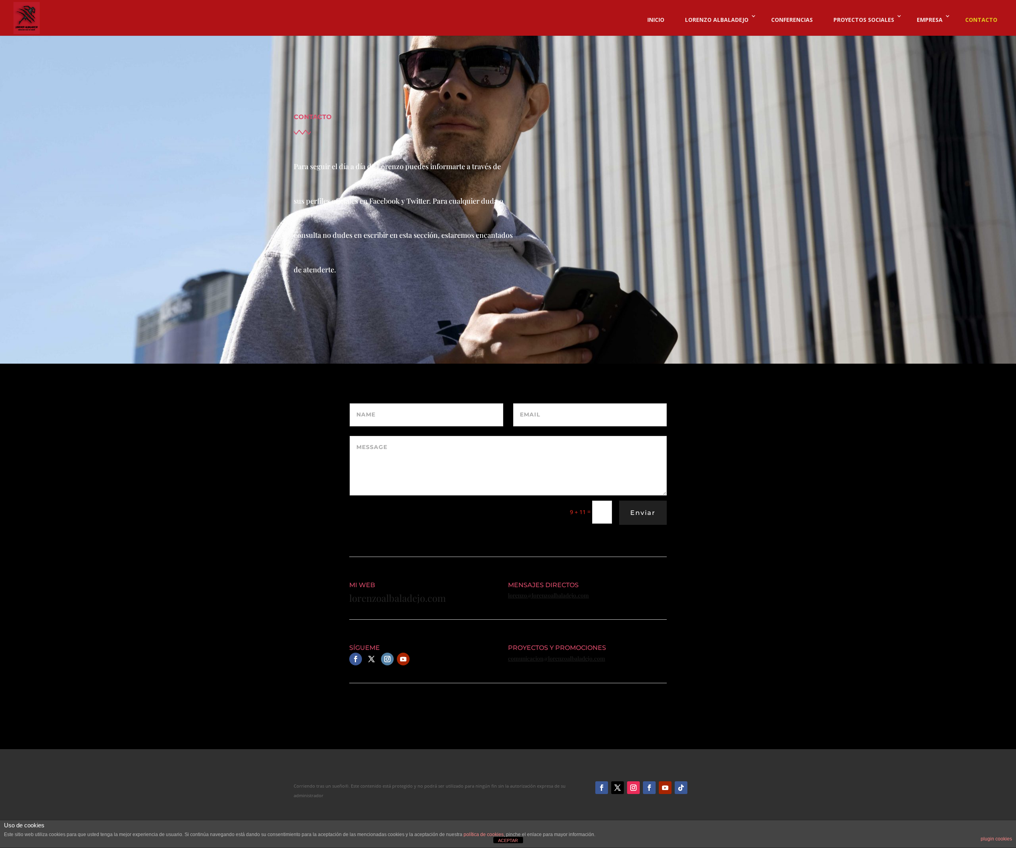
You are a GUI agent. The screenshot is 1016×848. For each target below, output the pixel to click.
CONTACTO (981, 19)
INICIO (655, 19)
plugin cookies (996, 839)
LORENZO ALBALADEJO (717, 19)
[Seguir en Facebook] (355, 659)
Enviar (643, 513)
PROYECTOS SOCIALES (863, 19)
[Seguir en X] (617, 787)
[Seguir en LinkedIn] (649, 787)
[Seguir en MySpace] (681, 787)
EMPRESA (930, 19)
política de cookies (484, 834)
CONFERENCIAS (792, 19)
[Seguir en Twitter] (371, 659)
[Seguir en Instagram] (387, 659)
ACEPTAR (508, 840)
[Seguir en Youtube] (403, 659)
